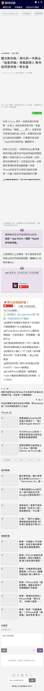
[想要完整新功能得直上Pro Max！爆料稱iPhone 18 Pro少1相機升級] (9, 449)
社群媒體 (6, 460)
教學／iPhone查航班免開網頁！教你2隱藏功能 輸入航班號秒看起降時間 (31, 558)
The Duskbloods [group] (10, 13)
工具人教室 (15, 53)
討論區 (4, 625)
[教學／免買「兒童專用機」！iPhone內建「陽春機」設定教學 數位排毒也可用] (9, 613)
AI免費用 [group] (26, 13)
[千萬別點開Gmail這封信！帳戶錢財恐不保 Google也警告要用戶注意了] (9, 493)
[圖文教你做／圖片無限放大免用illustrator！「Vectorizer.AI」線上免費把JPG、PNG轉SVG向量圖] (9, 480)
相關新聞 (5, 535)
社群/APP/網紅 (32, 7)
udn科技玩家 (5, 53)
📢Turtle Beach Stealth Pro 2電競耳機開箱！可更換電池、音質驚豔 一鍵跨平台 (21, 334)
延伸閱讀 (5, 470)
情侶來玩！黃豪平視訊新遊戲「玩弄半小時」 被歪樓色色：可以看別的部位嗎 (30, 508)
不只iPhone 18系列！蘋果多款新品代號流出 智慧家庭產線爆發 (30, 434)
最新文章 (7, 7)
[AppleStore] (30, 675)
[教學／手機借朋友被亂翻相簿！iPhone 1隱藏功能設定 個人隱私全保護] (9, 573)
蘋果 (21, 460)
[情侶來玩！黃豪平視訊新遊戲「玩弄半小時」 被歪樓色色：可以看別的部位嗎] (9, 509)
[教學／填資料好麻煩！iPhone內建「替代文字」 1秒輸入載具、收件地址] (9, 600)
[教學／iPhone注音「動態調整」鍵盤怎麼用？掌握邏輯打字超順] (9, 586)
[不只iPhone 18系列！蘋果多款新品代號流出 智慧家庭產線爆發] (9, 436)
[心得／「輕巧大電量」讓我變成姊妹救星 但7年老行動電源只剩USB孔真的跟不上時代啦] (9, 523)
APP (38, 460)
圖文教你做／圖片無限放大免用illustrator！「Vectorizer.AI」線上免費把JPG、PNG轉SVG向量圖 (31, 478)
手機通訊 (18, 7)
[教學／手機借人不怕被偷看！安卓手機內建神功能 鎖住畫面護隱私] (9, 545)
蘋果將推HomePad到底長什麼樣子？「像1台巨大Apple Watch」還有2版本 (30, 421)
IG (15, 460)
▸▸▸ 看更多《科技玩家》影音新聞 (22, 272)
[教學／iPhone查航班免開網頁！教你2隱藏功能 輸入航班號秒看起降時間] (9, 559)
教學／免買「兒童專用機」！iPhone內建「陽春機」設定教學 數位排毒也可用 (31, 612)
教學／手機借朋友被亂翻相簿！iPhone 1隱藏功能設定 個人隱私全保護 (30, 571)
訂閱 (32, 680)
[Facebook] (13, 675)
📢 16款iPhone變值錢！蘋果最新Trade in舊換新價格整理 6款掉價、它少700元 (21, 375)
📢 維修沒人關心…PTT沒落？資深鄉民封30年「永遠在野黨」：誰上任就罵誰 (21, 355)
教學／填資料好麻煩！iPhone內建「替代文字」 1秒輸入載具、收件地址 (30, 598)
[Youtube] (35, 2)
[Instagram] (17, 675)
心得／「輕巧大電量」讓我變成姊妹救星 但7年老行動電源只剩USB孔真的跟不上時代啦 (30, 521)
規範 (4, 650)
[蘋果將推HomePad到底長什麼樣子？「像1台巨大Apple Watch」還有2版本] (9, 422)
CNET (14, 107)
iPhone (30, 460)
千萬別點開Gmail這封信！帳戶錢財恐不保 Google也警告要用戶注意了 (30, 492)
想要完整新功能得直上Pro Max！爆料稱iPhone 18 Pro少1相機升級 (31, 448)
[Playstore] (26, 675)
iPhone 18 (6, 412)
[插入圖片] (34, 650)
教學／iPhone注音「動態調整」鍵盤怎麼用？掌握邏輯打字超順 (31, 585)
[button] (38, 2)
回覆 (40, 650)
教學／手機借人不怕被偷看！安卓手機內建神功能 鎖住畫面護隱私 (30, 544)
